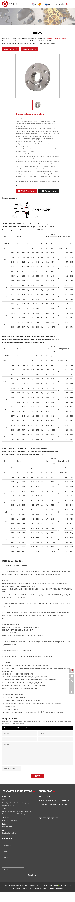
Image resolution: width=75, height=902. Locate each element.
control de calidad (40, 889)
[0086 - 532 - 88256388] (71, 686)
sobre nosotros (16, 889)
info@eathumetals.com (10, 833)
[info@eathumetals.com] (71, 676)
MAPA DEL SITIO (66, 885)
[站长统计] (56, 885)
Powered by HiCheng (46, 885)
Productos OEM (45, 796)
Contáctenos (60, 889)
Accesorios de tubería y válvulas (53, 804)
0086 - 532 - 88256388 (9, 820)
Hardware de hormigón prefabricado (54, 800)
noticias (51, 889)
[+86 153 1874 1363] (71, 681)
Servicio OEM (27, 889)
